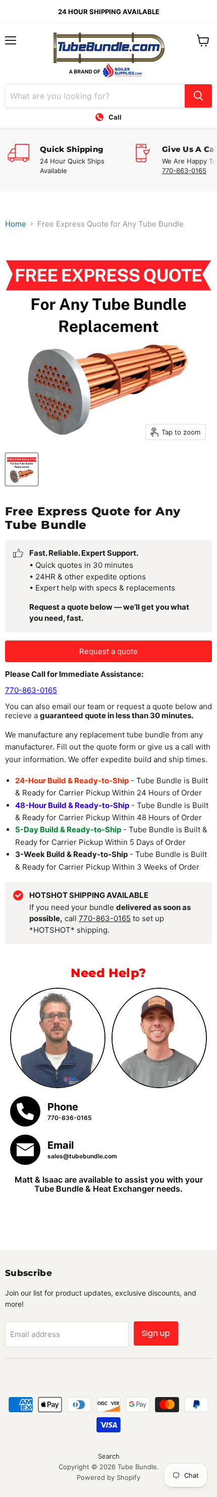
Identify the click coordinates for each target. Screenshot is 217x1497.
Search (109, 1456)
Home (15, 224)
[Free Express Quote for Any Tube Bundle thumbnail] (22, 469)
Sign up (156, 1333)
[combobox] (95, 96)
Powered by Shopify (108, 1477)
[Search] (198, 96)
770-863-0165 (184, 171)
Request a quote (108, 651)
